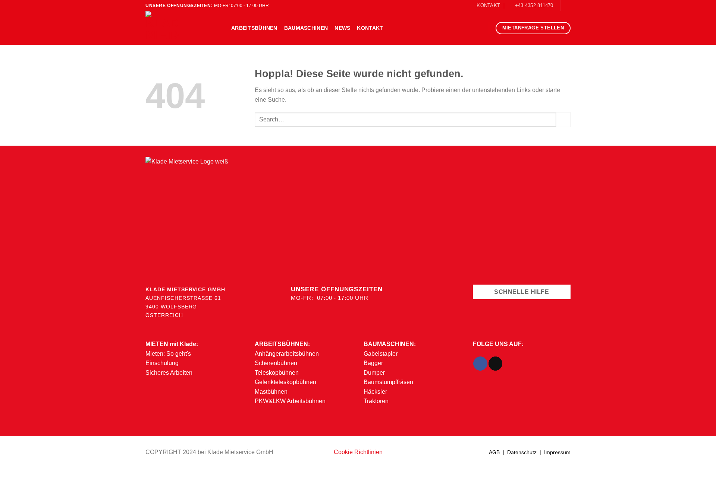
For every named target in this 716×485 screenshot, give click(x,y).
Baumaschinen (306, 28)
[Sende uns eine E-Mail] (495, 363)
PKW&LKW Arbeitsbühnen (290, 401)
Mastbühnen (271, 392)
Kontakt (370, 28)
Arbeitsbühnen (254, 28)
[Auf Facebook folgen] (567, 5)
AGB (494, 452)
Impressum (557, 452)
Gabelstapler (381, 354)
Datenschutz (522, 452)
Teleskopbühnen (277, 373)
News (342, 28)
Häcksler (375, 392)
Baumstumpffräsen (388, 382)
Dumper (374, 373)
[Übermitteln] (563, 119)
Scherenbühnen (276, 363)
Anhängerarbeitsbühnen (287, 354)
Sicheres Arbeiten (168, 373)
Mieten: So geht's (168, 354)
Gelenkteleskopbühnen (285, 382)
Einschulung (162, 363)
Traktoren (376, 401)
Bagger (373, 363)
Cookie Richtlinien (358, 452)
